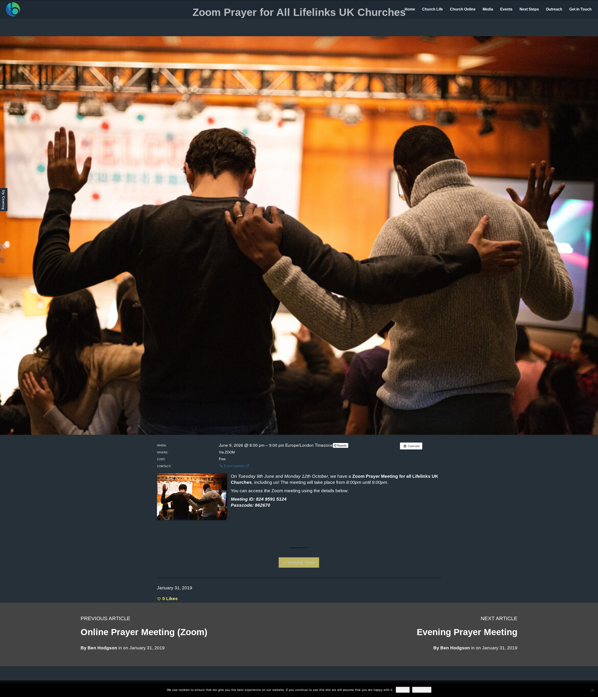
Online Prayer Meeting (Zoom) (144, 632)
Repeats (341, 445)
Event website (234, 465)
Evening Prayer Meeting (467, 632)
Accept (403, 690)
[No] (592, 690)
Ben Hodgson (455, 647)
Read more (422, 690)
